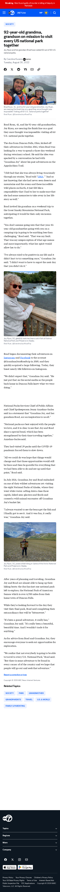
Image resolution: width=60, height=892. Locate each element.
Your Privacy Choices (24, 877)
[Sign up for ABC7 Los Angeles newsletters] (26, 860)
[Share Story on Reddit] (18, 69)
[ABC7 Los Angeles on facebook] (5, 860)
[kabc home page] (7, 818)
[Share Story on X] (11, 69)
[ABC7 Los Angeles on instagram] (19, 860)
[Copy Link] (38, 69)
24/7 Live (21, 12)
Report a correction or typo (15, 674)
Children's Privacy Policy (43, 877)
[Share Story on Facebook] (5, 69)
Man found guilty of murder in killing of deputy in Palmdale (30, 4)
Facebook (25, 357)
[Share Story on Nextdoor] (25, 69)
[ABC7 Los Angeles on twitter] (12, 860)
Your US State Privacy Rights (13, 880)
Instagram (9, 357)
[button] (4, 12)
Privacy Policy (8, 877)
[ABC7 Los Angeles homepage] (11, 12)
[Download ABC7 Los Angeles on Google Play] (25, 867)
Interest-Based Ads (46, 880)
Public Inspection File (11, 883)
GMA (40, 176)
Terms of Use (32, 880)
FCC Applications (28, 883)
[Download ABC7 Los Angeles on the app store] (10, 867)
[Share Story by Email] (32, 69)
